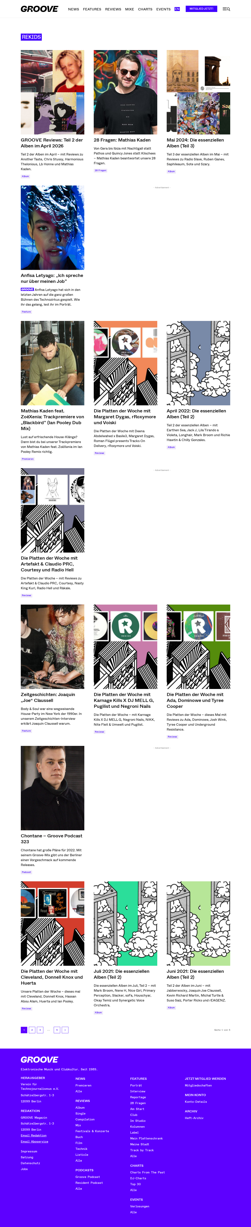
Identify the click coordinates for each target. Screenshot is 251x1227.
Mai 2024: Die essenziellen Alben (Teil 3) (195, 143)
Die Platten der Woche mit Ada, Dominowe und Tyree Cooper (195, 700)
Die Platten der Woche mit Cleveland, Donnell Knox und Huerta (52, 977)
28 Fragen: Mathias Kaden (122, 140)
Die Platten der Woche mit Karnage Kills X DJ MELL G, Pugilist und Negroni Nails (124, 700)
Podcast (26, 872)
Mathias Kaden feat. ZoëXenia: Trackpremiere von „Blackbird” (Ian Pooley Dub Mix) (52, 419)
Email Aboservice (34, 1142)
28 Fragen (100, 170)
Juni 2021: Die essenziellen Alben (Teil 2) (195, 974)
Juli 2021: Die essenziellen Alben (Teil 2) (121, 974)
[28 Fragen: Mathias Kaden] (125, 92)
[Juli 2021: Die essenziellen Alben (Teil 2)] (125, 923)
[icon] (226, 9)
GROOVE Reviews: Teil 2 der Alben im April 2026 (52, 143)
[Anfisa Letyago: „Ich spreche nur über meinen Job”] (52, 227)
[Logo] (39, 9)
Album (25, 176)
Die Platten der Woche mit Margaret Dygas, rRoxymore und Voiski (125, 416)
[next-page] (65, 1030)
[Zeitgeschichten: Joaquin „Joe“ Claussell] (52, 647)
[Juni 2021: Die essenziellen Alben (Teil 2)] (198, 923)
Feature (26, 311)
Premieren (27, 459)
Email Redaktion (33, 1135)
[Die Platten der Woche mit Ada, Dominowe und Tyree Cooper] (198, 647)
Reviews (99, 453)
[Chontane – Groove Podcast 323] (52, 788)
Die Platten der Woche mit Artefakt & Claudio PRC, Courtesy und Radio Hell (49, 564)
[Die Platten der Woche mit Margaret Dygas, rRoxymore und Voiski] (125, 363)
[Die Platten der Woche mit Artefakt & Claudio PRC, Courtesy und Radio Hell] (52, 510)
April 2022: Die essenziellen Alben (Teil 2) (196, 413)
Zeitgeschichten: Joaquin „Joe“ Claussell (48, 697)
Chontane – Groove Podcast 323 (51, 838)
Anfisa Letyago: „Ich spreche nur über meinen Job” (52, 278)
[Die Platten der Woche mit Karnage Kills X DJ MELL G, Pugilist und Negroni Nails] (125, 647)
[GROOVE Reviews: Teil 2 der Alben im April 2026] (52, 92)
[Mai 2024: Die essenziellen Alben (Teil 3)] (198, 92)
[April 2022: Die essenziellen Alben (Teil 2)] (198, 363)
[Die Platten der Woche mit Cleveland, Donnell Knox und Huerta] (52, 923)
